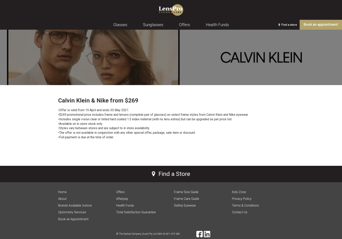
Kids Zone (239, 192)
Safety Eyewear (185, 205)
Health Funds (125, 205)
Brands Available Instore (75, 205)
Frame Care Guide (186, 199)
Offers (120, 192)
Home (62, 192)
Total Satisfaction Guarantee (136, 212)
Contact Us (239, 212)
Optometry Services (72, 212)
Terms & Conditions (245, 205)
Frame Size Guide (186, 192)
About (62, 199)
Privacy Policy (242, 199)
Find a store (289, 24)
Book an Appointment (73, 219)
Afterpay (122, 199)
